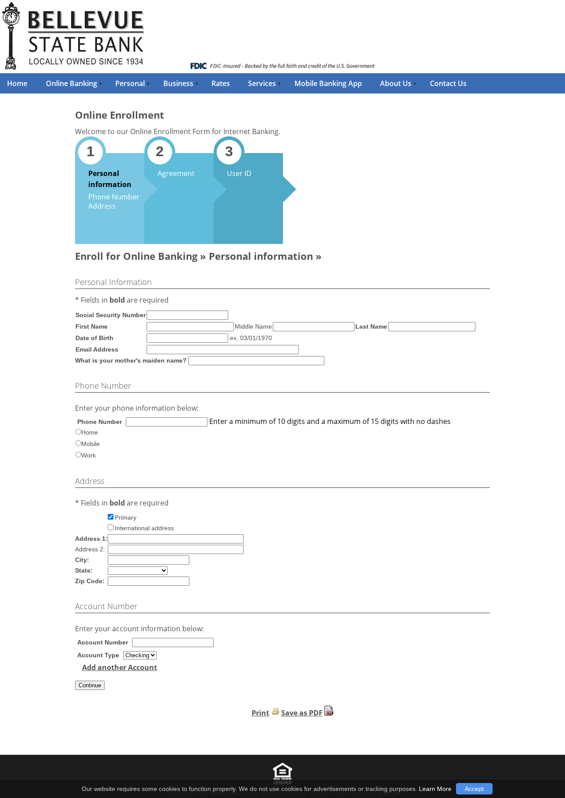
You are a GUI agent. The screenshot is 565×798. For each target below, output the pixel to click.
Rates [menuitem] (220, 83)
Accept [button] (474, 788)
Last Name (371, 326)
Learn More (435, 788)
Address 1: (91, 538)
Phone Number (113, 197)
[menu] (282, 83)
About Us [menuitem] (395, 83)
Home (89, 432)
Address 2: (90, 549)
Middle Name (253, 326)
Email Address (96, 349)
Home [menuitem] (17, 83)
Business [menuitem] (178, 83)
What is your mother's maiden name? (131, 360)
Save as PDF (302, 713)
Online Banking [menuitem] (71, 83)
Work (88, 455)
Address (102, 206)
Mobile (90, 443)
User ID (239, 173)
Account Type (98, 655)
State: (84, 570)
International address (144, 528)
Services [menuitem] (262, 83)
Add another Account (119, 667)
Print (260, 713)
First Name (91, 326)
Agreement (176, 173)
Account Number (102, 642)
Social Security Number (110, 314)
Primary (125, 517)
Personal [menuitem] (130, 83)
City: (82, 559)
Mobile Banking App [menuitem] (328, 83)
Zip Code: (90, 580)
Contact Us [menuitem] (448, 83)
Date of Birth (94, 337)
